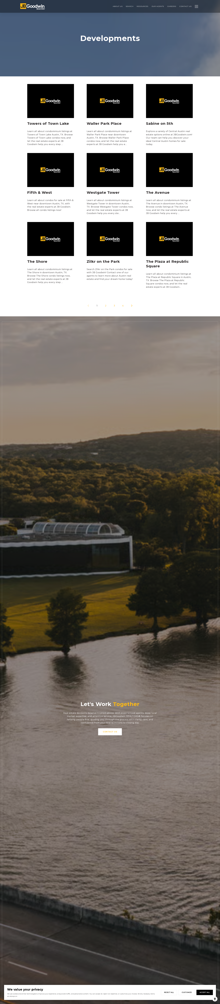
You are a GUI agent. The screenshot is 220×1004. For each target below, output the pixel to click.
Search (129, 6)
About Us (117, 6)
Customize (187, 992)
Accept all (205, 992)
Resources (142, 6)
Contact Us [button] (110, 732)
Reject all (169, 992)
